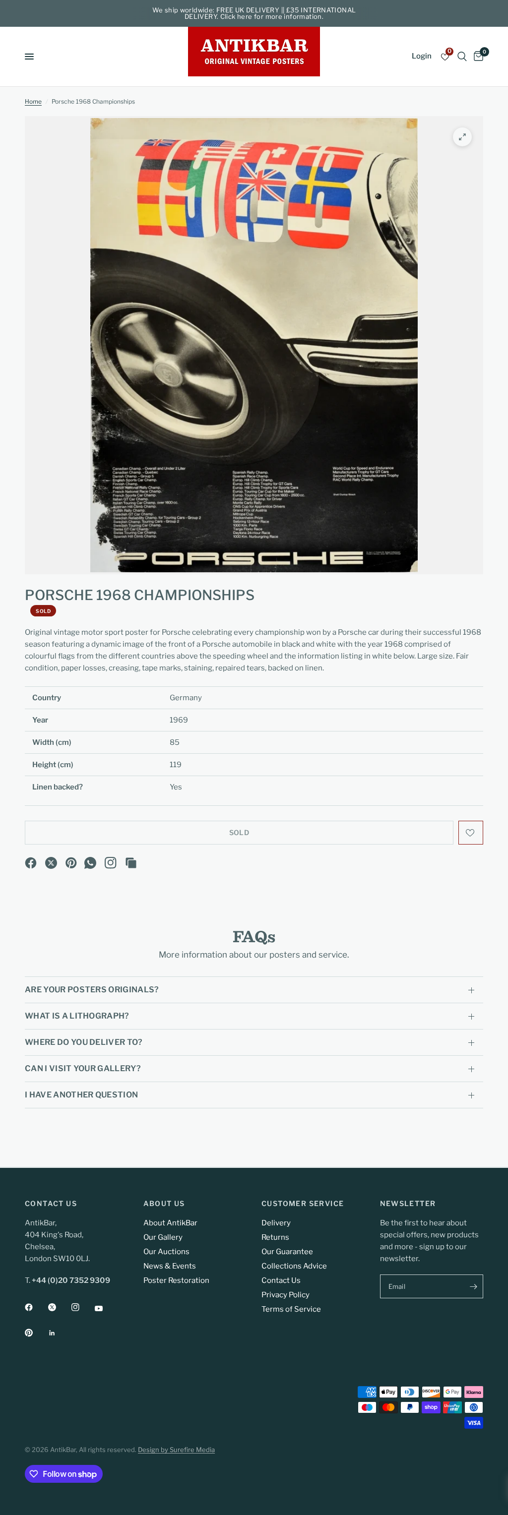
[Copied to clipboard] (131, 863)
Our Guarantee (287, 1251)
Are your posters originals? (92, 989)
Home (33, 101)
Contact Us (281, 1280)
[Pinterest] (71, 863)
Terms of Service (291, 1309)
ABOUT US (164, 1203)
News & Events (169, 1266)
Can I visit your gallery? (83, 1068)
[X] (51, 863)
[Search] (462, 56)
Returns (275, 1237)
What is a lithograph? (77, 1016)
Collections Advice (294, 1266)
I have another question (81, 1094)
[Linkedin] (59, 1333)
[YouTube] (106, 1309)
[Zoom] (462, 136)
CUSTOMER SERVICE (302, 1203)
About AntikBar (170, 1222)
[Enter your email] (473, 1286)
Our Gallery (163, 1237)
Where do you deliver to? (84, 1042)
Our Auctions (166, 1251)
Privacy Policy (285, 1294)
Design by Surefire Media (176, 1450)
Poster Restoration (176, 1280)
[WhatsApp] (90, 863)
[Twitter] (59, 1307)
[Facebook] (31, 863)
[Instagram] (111, 863)
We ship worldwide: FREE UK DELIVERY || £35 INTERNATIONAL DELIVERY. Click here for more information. (254, 13)
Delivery (276, 1222)
